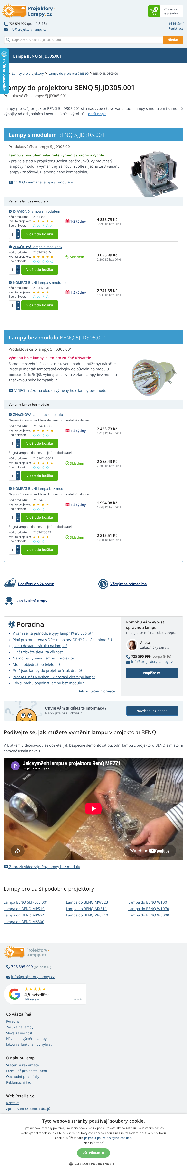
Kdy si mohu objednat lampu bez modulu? (48, 682)
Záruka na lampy (19, 1027)
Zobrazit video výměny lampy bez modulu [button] (44, 866)
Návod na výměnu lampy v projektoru (44, 658)
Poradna (13, 1021)
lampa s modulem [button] (36, 211)
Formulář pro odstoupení (26, 1070)
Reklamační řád (18, 1082)
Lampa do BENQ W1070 (148, 908)
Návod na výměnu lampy (26, 1038)
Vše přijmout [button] (94, 1153)
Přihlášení (176, 23)
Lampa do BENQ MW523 (87, 902)
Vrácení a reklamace (22, 1065)
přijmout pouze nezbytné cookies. (108, 1138)
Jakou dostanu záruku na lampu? (40, 645)
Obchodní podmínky (22, 1076)
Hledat (173, 39)
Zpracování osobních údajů (28, 1108)
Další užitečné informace (96, 691)
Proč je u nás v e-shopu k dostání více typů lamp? (54, 676)
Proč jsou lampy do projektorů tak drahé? (47, 670)
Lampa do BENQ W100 (147, 902)
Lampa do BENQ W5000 (148, 915)
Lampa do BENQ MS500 (24, 921)
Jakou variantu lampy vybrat (29, 1044)
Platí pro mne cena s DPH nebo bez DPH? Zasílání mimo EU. (63, 639)
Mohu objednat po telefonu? (36, 664)
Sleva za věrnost (19, 1033)
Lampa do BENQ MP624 (24, 915)
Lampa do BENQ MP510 (24, 908)
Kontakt (12, 1102)
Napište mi (152, 672)
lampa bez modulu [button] (38, 414)
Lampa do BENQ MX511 (86, 908)
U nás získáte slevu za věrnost (38, 652)
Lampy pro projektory (28, 73)
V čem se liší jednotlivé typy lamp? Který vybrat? (53, 633)
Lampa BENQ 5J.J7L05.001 (26, 902)
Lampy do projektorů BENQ (68, 73)
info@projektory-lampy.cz (27, 29)
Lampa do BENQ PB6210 (87, 915)
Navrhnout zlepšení (152, 710)
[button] (93, 1163)
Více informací (93, 1143)
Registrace (175, 28)
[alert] (93, 1143)
